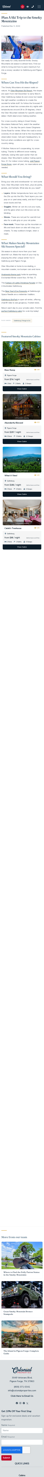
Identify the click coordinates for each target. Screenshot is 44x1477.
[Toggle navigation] (39, 6)
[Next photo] (38, 354)
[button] (22, 7)
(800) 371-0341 (22, 1386)
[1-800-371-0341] (33, 7)
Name (4, 1425)
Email (4, 1436)
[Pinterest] (24, 1403)
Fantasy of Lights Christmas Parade (20, 283)
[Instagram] (20, 1403)
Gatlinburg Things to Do (22, 320)
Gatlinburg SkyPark (9, 299)
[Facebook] (17, 1403)
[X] (27, 1403)
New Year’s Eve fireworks (16, 291)
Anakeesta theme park (11, 274)
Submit (6, 1457)
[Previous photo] (6, 354)
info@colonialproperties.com (22, 1390)
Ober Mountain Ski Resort (21, 90)
